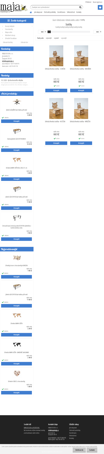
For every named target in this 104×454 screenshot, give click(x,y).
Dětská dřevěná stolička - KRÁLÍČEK (80, 121)
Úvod (54, 20)
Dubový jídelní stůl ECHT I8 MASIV (16, 139)
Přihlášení (88, 2)
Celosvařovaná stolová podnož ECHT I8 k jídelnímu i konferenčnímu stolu (16, 227)
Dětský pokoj (61, 20)
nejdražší (56, 38)
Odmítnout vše (79, 450)
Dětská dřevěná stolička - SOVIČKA (55, 69)
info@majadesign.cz (8, 61)
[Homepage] (29, 12)
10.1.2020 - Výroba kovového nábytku (12, 80)
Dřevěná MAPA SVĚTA (16, 323)
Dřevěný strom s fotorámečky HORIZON (16, 265)
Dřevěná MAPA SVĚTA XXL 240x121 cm (16, 168)
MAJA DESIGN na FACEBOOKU (32, 428)
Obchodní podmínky (50, 12)
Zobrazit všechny (8, 42)
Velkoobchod (71, 12)
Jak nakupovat (38, 12)
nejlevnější (49, 38)
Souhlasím (92, 450)
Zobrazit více (24, 42)
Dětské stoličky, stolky (72, 20)
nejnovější (64, 38)
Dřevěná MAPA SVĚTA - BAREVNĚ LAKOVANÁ (16, 352)
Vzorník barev (61, 12)
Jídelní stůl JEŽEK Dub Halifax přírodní (16, 110)
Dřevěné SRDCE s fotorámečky (16, 381)
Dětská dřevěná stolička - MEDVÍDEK (80, 69)
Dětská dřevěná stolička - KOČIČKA (55, 121)
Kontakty (78, 12)
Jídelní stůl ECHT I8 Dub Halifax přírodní (17, 197)
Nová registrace (97, 2)
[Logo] (14, 7)
